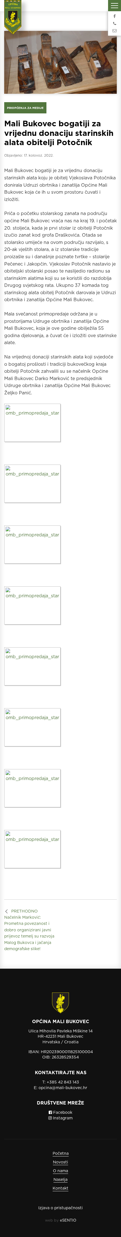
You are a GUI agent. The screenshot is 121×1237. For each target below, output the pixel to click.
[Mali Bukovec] (14, 21)
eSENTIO (68, 1220)
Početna (61, 1153)
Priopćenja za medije (25, 107)
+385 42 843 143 (63, 1082)
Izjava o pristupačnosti (60, 1208)
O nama (60, 1171)
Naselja (60, 1179)
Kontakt (60, 1188)
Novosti (60, 1162)
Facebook (62, 1112)
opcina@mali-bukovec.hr (63, 1087)
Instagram (62, 1118)
